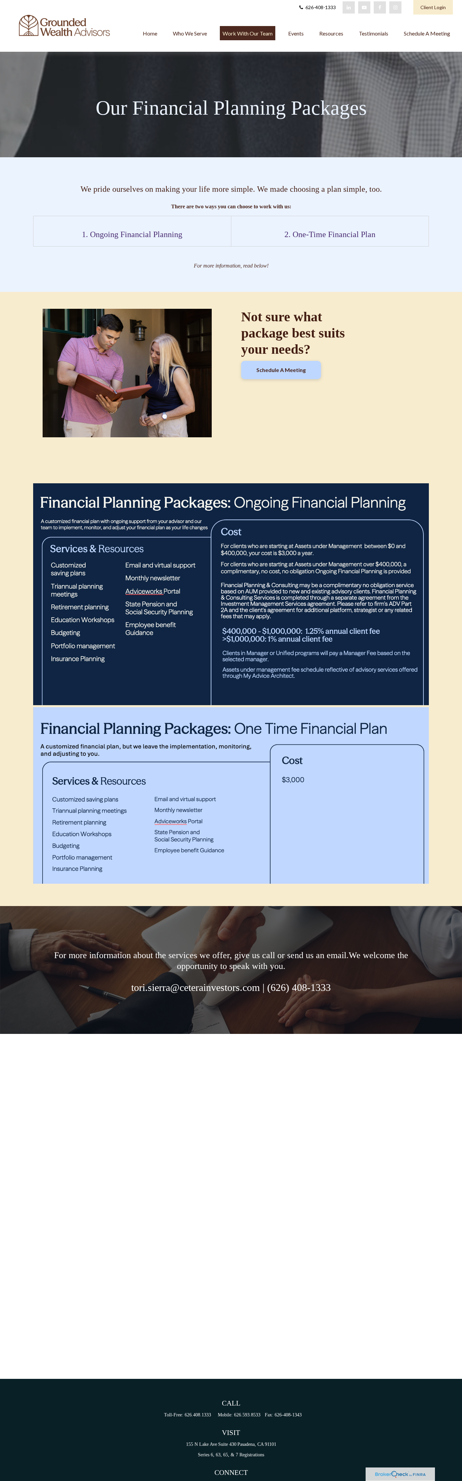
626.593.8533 (247, 1414)
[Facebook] (380, 7)
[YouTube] (364, 7)
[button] (150, 33)
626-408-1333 (320, 7)
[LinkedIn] (349, 7)
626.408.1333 (198, 1414)
